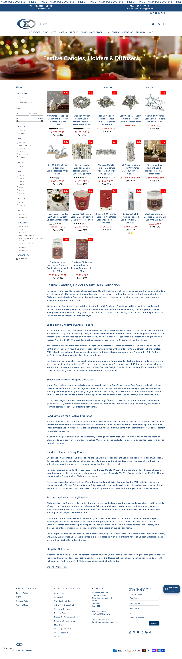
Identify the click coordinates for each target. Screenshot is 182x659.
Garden (63, 32)
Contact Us (59, 593)
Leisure (74, 32)
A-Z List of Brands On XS (65, 605)
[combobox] (97, 23)
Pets (53, 32)
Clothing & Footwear (92, 32)
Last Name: (135, 604)
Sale (150, 32)
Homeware (34, 32)
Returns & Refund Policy (64, 621)
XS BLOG (58, 637)
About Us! (58, 597)
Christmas (127, 32)
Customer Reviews (62, 609)
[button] (58, 128)
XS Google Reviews (62, 629)
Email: (132, 613)
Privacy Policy (22, 593)
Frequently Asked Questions (66, 617)
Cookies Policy (22, 601)
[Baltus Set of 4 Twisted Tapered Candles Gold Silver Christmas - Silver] (129, 233)
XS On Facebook (61, 633)
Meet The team (60, 625)
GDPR (18, 597)
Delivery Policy (60, 613)
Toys (45, 32)
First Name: (135, 594)
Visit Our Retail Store (63, 601)
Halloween (113, 32)
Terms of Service (23, 605)
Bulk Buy (140, 32)
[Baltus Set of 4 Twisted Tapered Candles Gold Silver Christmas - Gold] (132, 233)
